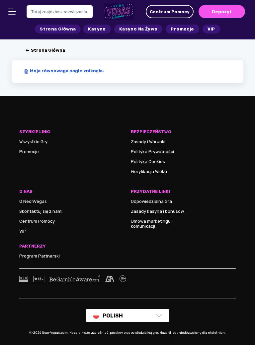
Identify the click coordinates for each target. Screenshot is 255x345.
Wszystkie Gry (33, 141)
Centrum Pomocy (37, 221)
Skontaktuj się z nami (40, 211)
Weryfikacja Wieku (149, 171)
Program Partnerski (39, 256)
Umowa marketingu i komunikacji (152, 224)
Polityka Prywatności (152, 151)
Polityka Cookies (148, 161)
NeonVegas (35, 201)
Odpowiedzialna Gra (151, 201)
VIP (22, 231)
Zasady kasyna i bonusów (157, 211)
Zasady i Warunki (148, 141)
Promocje (29, 151)
